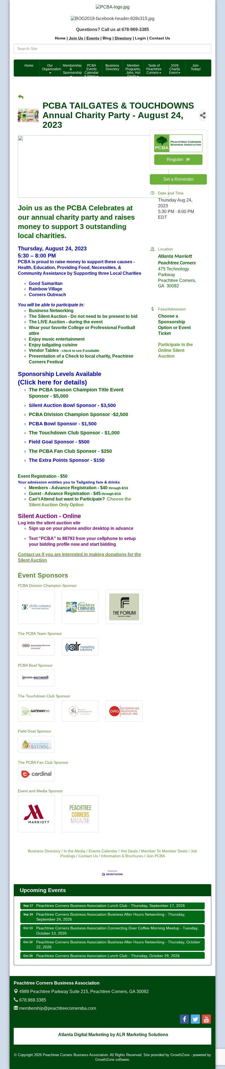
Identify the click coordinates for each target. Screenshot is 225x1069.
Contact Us (88, 856)
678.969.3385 (32, 1000)
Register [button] (175, 159)
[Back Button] (20, 97)
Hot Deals (129, 851)
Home (28, 65)
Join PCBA (156, 856)
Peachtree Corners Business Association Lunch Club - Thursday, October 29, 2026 (108, 951)
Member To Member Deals (164, 851)
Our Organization (51, 67)
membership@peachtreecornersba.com (57, 1008)
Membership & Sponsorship (72, 69)
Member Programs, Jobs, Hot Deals (133, 70)
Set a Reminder (178, 179)
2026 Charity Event (174, 69)
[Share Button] (202, 115)
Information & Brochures (122, 856)
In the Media (74, 851)
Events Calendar (103, 851)
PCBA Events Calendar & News (91, 70)
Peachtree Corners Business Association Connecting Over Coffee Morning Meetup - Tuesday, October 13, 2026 (117, 925)
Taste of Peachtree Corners (154, 69)
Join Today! (196, 67)
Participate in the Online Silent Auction (175, 350)
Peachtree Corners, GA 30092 (84, 991)
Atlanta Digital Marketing (83, 1034)
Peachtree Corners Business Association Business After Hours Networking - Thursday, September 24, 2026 (110, 912)
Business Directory (112, 67)
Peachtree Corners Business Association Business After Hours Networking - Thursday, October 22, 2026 (118, 939)
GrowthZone (180, 1055)
